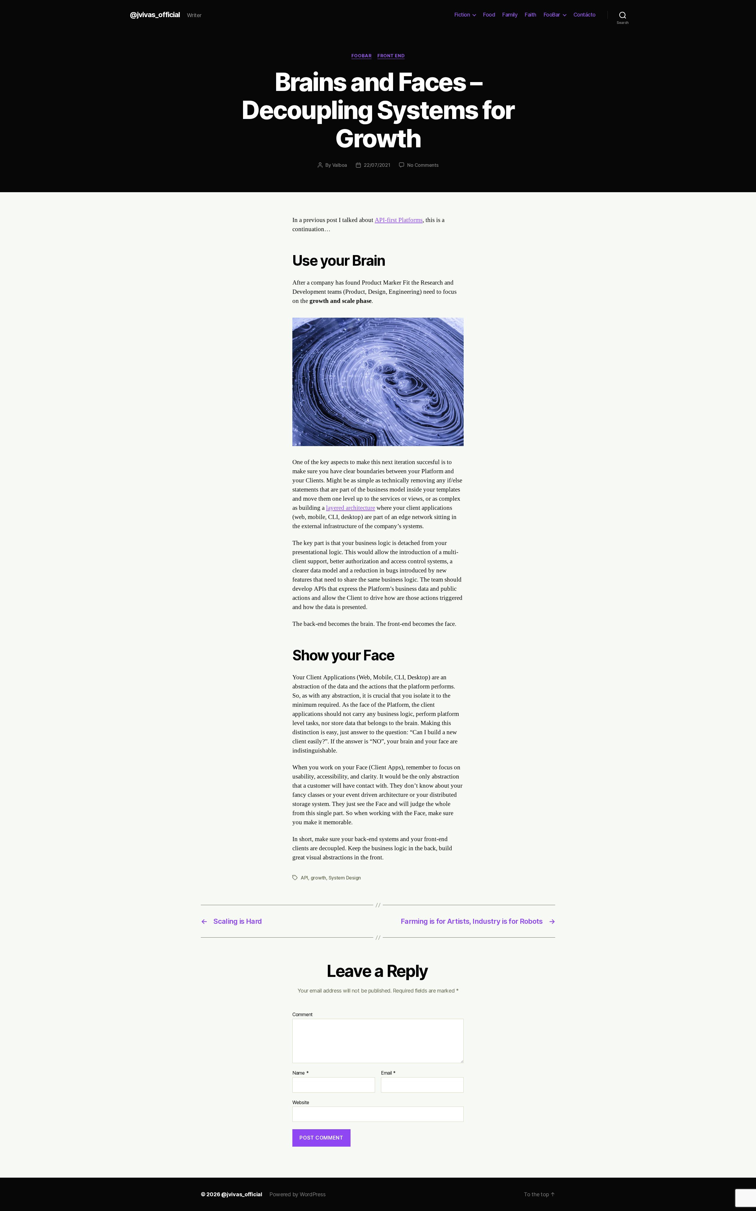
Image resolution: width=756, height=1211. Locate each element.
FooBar (552, 15)
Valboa (339, 165)
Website (300, 1102)
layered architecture (350, 508)
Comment (302, 1014)
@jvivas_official (155, 14)
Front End (391, 55)
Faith (530, 15)
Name (300, 1073)
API (304, 878)
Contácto (584, 15)
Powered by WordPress (297, 1194)
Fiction (462, 15)
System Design (345, 878)
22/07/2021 (377, 165)
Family (509, 15)
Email (388, 1073)
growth (318, 878)
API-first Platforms (399, 220)
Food (489, 15)
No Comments (422, 165)
